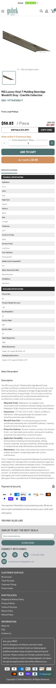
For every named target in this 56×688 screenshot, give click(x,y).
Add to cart (28, 152)
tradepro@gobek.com (36, 658)
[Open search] (41, 11)
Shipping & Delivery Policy (12, 599)
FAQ (3, 629)
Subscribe (28, 542)
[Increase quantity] (52, 143)
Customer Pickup (8, 584)
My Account (6, 577)
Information (8, 621)
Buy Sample (28, 159)
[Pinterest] (4, 554)
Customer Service (12, 572)
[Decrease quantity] (4, 143)
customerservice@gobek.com (21, 561)
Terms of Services (9, 607)
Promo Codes (7, 588)
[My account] (46, 11)
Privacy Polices (8, 603)
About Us (5, 625)
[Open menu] (2, 11)
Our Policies (9, 595)
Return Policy (7, 611)
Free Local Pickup (9, 111)
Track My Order (7, 580)
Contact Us (6, 633)
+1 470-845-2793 (37, 555)
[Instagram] (15, 554)
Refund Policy (7, 614)
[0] (53, 11)
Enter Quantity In (23, 140)
